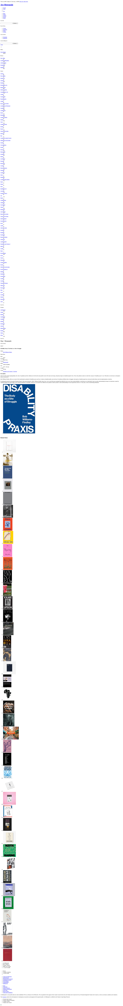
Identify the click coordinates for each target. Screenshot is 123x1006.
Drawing (2, 149)
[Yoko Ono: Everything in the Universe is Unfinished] (10, 791)
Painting (2, 82)
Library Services (6, 988)
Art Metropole (7, 5)
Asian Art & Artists (4, 216)
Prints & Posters (4, 168)
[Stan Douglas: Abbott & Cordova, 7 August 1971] (8, 634)
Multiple (2, 271)
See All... (2, 304)
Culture (2, 101)
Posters (2, 330)
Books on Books (4, 237)
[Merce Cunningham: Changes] (9, 804)
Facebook (5, 29)
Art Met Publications (5, 60)
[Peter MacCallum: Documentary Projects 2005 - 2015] (8, 726)
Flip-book (2, 299)
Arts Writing (3, 211)
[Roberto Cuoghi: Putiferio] (8, 713)
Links (4, 9)
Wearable (2, 170)
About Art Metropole (7, 976)
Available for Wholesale (5, 105)
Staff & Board (6, 977)
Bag (1, 135)
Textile (2, 248)
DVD (2, 255)
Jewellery (2, 230)
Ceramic (2, 165)
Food (2, 223)
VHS (2, 301)
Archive (4, 15)
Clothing (2, 319)
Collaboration (3, 200)
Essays (2, 128)
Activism (2, 191)
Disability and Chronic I (5, 244)
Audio (2, 225)
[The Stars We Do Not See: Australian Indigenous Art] (8, 934)
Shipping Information (7, 989)
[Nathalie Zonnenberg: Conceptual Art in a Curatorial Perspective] (8, 908)
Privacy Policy (6, 991)
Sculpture (2, 154)
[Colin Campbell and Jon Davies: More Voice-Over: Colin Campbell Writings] (8, 517)
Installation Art (3, 188)
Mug (1, 290)
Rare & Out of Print (5, 103)
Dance (2, 184)
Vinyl (2, 122)
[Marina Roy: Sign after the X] (7, 960)
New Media (3, 75)
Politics (2, 119)
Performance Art (4, 85)
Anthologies (3, 309)
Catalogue (3, 172)
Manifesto (3, 273)
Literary (2, 73)
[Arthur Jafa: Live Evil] (8, 621)
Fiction (2, 147)
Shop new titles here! (23, 1)
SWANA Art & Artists (5, 267)
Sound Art (3, 78)
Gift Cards (5, 990)
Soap (2, 186)
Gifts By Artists (4, 227)
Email (4, 30)
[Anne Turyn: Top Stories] (7, 765)
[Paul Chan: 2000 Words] (7, 530)
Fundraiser (3, 234)
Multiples (2, 67)
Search (4, 7)
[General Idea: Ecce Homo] (9, 843)
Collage (2, 94)
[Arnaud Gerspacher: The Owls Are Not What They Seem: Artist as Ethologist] (7, 478)
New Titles (3, 58)
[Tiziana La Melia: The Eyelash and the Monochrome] (7, 752)
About (4, 14)
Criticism (2, 80)
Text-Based (3, 204)
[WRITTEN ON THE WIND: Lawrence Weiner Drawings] (8, 543)
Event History (6, 981)
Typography (3, 96)
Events (4, 16)
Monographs (3, 328)
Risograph (3, 163)
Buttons (2, 314)
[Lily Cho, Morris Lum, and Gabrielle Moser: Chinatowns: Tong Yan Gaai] (11, 739)
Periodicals (3, 65)
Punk (2, 250)
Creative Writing (4, 117)
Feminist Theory (4, 193)
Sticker (2, 297)
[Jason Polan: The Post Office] (7, 817)
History (2, 156)
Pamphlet (2, 232)
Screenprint (3, 276)
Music (2, 198)
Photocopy (3, 260)
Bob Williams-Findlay (7, 352)
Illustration (3, 115)
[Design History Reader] (7, 778)
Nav (4, 11)
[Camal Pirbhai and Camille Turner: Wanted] (7, 582)
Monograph (3, 151)
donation (4, 996)
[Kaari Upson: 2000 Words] (7, 608)
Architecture (3, 110)
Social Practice (3, 221)
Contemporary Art (4, 92)
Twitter (4, 28)
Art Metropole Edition (5, 179)
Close (2, 44)
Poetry (2, 112)
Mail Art (2, 246)
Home (4, 18)
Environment (3, 253)
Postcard (2, 161)
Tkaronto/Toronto (4, 283)
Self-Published (3, 218)
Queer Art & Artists (4, 131)
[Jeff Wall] (8, 491)
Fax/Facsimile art (4, 269)
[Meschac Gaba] (7, 699)
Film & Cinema (4, 89)
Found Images (3, 99)
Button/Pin (3, 209)
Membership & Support (8, 978)
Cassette (2, 280)
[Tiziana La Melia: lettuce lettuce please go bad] (7, 830)
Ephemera (3, 177)
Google (4, 31)
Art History (3, 158)
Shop (4, 13)
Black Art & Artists (4, 214)
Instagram (5, 38)
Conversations (3, 145)
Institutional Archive (7, 980)
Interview (2, 133)
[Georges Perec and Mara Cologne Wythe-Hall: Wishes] (7, 882)
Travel (2, 257)
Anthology (3, 202)
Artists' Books (3, 62)
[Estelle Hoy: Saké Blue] (7, 921)
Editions (2, 321)
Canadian (2, 108)
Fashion (2, 142)
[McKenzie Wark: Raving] (7, 556)
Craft (2, 292)
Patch (2, 181)
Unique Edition (4, 262)
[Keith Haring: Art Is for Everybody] (9, 856)
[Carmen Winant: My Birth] (11, 869)
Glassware (3, 239)
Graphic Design (4, 124)
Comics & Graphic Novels (6, 138)
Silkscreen (3, 285)
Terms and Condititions (7, 992)
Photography (3, 87)
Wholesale (5, 986)
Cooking (2, 294)
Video (2, 332)
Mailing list (5, 983)
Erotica (2, 264)
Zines (2, 174)
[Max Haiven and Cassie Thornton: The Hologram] (9, 452)
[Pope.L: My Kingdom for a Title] (9, 673)
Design (2, 126)
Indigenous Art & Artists (5, 140)
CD (1, 195)
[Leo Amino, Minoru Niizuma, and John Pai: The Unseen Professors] (7, 504)
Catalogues (3, 316)
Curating (2, 278)
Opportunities (6, 982)
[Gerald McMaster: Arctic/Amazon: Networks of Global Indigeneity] (7, 569)
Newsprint (3, 287)
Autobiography (4, 241)
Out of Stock (3, 52)
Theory (2, 207)
